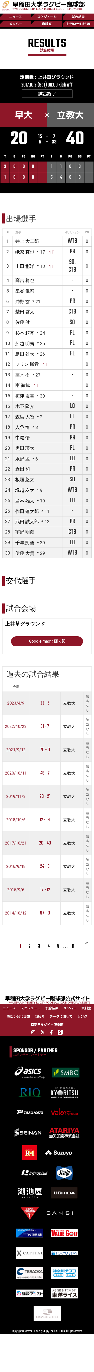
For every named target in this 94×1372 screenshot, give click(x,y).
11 (73, 946)
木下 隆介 (24, 406)
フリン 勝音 (27, 364)
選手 (18, 232)
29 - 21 (45, 796)
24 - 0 (45, 866)
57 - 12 (45, 890)
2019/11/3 (16, 796)
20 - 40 (45, 843)
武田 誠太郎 (27, 521)
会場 (16, 687)
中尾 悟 (22, 437)
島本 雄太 (24, 500)
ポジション (72, 232)
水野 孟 (22, 459)
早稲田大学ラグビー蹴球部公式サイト (47, 999)
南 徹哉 (22, 385)
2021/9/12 (16, 749)
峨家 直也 (24, 252)
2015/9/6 (15, 889)
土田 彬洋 (24, 266)
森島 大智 (24, 416)
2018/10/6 (16, 819)
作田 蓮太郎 (27, 511)
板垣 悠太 (24, 479)
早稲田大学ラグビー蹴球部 (49, 5)
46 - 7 (45, 773)
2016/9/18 (16, 866)
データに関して (61, 1016)
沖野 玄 (22, 301)
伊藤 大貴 (24, 553)
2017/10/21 (16, 843)
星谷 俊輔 (24, 290)
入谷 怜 (22, 427)
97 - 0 (45, 913)
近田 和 (22, 469)
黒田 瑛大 (24, 448)
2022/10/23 (16, 726)
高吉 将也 (24, 280)
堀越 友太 (24, 490)
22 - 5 (45, 703)
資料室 (47, 24)
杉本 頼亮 (24, 333)
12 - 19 (45, 820)
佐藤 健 (22, 322)
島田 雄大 (24, 354)
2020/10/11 (16, 773)
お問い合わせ (76, 24)
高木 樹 (22, 374)
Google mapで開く (45, 641)
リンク (82, 1016)
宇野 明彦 (24, 532)
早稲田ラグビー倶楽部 (47, 1024)
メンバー (15, 24)
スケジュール (47, 17)
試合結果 (78, 17)
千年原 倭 (24, 542)
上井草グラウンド (56, 77)
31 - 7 (45, 726)
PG (87, 232)
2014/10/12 (16, 913)
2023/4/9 (15, 703)
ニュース (15, 17)
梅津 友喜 (24, 396)
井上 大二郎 (27, 241)
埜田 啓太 (24, 311)
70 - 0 (45, 750)
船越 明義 (24, 343)
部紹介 (40, 1016)
